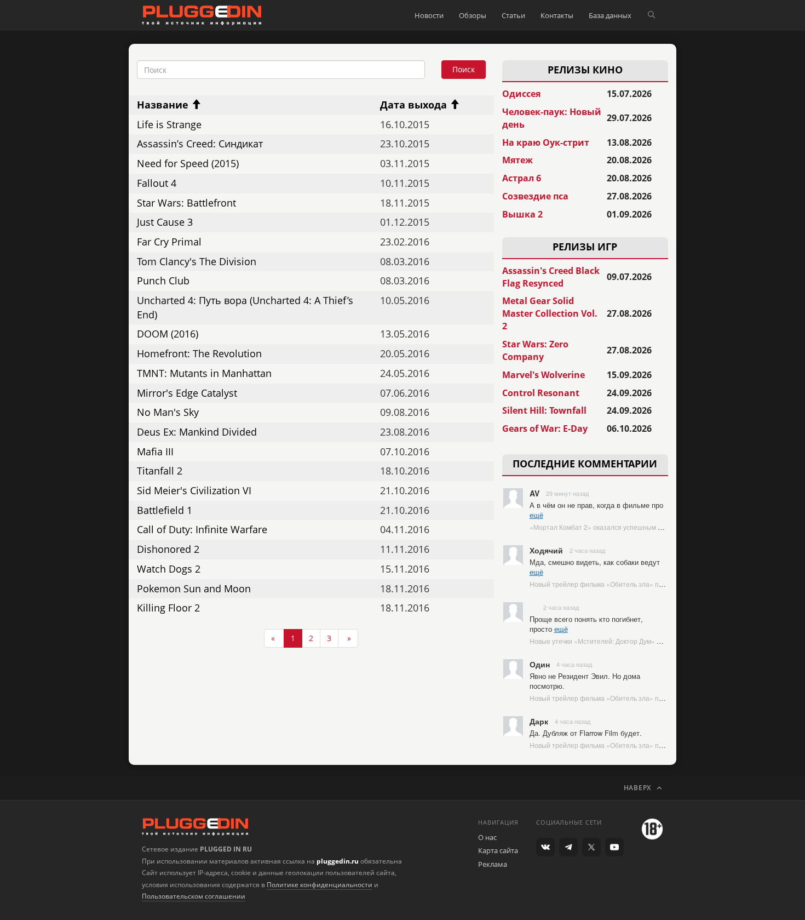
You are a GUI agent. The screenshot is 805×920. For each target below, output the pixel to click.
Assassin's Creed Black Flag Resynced (551, 277)
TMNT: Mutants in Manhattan (204, 373)
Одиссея (521, 94)
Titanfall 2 (159, 470)
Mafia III (155, 451)
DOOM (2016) (167, 333)
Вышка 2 (522, 214)
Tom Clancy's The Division (196, 261)
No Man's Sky (168, 412)
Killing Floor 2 (168, 607)
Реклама (492, 864)
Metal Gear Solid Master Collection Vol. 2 (549, 313)
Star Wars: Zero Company (535, 350)
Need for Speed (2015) (188, 163)
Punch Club (163, 280)
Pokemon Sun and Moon (194, 588)
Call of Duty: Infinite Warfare (202, 529)
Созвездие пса (535, 196)
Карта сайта (498, 850)
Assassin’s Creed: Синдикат (200, 143)
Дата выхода (415, 104)
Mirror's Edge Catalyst (187, 392)
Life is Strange (169, 124)
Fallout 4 (156, 183)
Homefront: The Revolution (199, 353)
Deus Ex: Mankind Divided (197, 431)
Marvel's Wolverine (543, 375)
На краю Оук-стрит (545, 142)
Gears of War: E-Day (545, 428)
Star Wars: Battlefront (186, 202)
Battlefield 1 (164, 510)
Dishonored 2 (168, 549)
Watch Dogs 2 (168, 568)
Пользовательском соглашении (193, 896)
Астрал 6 (521, 178)
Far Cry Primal (169, 241)
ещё (536, 515)
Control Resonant (540, 393)
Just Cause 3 (165, 221)
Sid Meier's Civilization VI (194, 490)
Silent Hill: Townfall (544, 410)
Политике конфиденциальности (319, 884)
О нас (487, 837)
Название (164, 104)
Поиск (463, 69)
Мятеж (517, 160)
